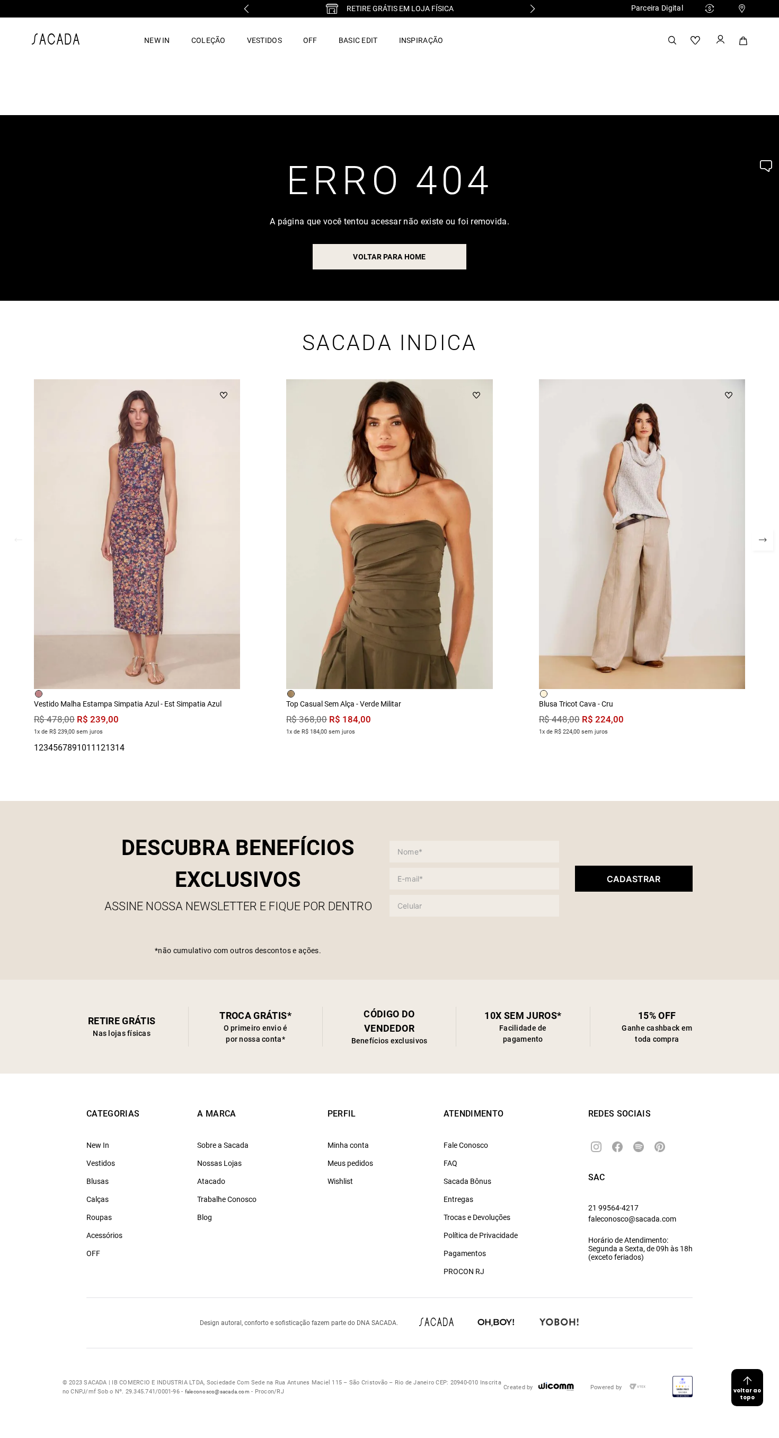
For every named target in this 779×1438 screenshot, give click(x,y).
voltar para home (389, 256)
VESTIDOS (264, 40)
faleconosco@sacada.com (632, 1219)
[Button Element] (719, 40)
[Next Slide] (532, 9)
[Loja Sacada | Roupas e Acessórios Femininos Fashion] (55, 42)
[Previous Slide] (246, 9)
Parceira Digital (657, 8)
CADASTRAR (633, 879)
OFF (310, 40)
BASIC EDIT (358, 40)
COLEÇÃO (208, 40)
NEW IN (157, 40)
